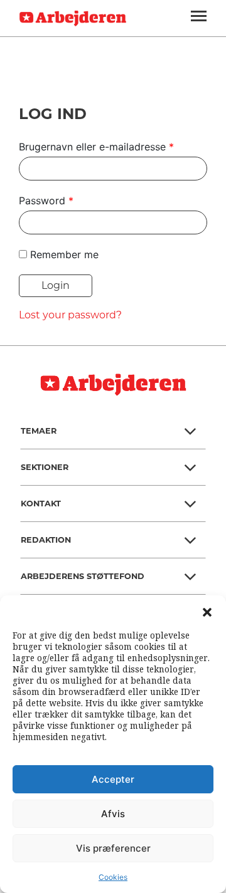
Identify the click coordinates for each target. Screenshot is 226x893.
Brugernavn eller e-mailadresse (96, 146)
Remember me (64, 254)
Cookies (113, 877)
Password (46, 200)
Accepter (113, 779)
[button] (207, 611)
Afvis (113, 814)
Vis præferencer (113, 848)
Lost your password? (70, 315)
